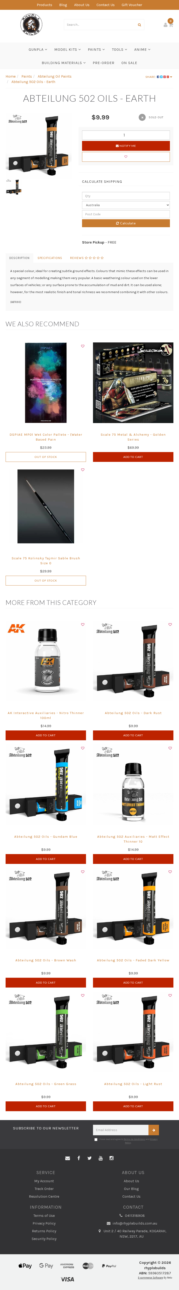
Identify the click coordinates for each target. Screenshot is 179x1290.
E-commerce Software (150, 1277)
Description (19, 258)
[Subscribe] (153, 1130)
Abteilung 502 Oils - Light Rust (133, 1084)
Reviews (77, 258)
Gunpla (37, 49)
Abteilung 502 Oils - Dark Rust (133, 713)
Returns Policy (44, 1231)
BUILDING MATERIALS (62, 63)
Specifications (50, 258)
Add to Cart (133, 457)
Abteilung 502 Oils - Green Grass (45, 1084)
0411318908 (134, 1215)
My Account (44, 1181)
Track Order (44, 1188)
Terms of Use (44, 1215)
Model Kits (66, 49)
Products (44, 5)
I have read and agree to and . (128, 1141)
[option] (39, 146)
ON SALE (129, 63)
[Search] (139, 24)
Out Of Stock (45, 457)
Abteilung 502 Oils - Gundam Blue (45, 836)
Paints (95, 49)
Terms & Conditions (134, 1139)
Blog (63, 5)
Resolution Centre (44, 1196)
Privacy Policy (44, 1223)
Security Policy (44, 1238)
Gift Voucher (132, 5)
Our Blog (131, 1188)
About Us (82, 5)
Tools (118, 49)
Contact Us (105, 5)
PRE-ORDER (103, 63)
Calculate (127, 223)
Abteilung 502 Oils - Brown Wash (45, 960)
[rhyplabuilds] (31, 24)
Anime (141, 49)
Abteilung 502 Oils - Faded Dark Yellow (133, 960)
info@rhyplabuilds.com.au (134, 1223)
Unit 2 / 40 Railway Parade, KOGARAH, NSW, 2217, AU (134, 1234)
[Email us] (67, 1158)
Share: (151, 77)
